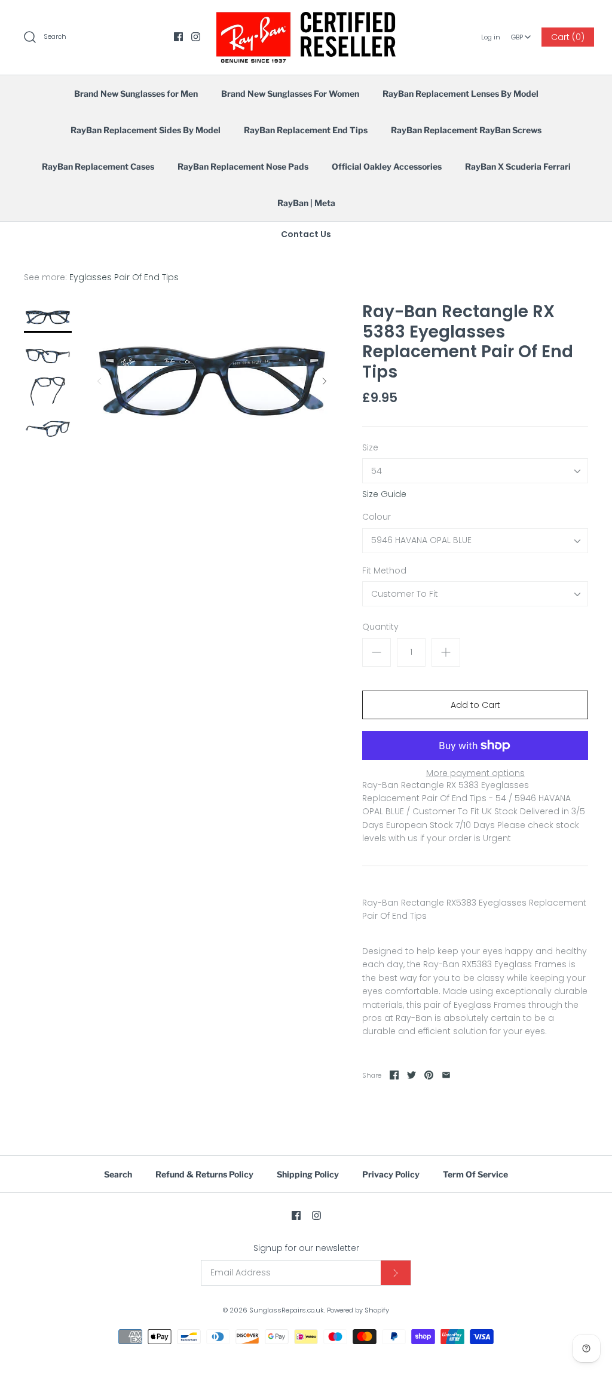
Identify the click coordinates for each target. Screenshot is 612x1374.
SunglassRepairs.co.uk (286, 1310)
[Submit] (396, 1272)
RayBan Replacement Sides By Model (146, 130)
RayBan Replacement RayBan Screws (466, 130)
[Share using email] (446, 1075)
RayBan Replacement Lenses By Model (460, 93)
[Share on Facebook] (394, 1075)
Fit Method (384, 570)
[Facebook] (178, 36)
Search (118, 1174)
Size (370, 447)
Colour (376, 517)
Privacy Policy (391, 1174)
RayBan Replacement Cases (98, 166)
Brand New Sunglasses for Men (136, 93)
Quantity (380, 627)
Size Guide (384, 494)
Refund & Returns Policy (204, 1174)
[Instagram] (195, 36)
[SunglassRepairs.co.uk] (306, 18)
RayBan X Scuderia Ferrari (518, 166)
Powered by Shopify (358, 1310)
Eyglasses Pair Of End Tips (124, 277)
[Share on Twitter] (411, 1075)
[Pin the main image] (428, 1075)
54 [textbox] (376, 471)
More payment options (475, 773)
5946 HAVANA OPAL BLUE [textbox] (421, 540)
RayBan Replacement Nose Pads (243, 166)
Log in (490, 37)
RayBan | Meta (306, 203)
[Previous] (99, 381)
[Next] (324, 381)
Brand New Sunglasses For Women (290, 93)
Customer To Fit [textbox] (404, 594)
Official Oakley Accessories (387, 166)
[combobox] (521, 32)
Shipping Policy (308, 1174)
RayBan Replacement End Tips (306, 130)
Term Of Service (475, 1174)
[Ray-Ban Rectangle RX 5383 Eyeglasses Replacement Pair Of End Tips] (48, 317)
